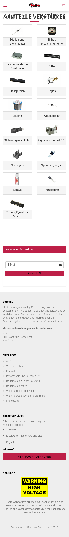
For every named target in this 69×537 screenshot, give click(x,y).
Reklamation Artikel (16, 385)
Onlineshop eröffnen (22, 527)
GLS (5, 333)
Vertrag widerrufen (34, 456)
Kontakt (10, 371)
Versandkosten (14, 366)
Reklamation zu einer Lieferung (23, 381)
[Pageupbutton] (59, 532)
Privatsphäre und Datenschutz (23, 376)
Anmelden (34, 273)
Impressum (12, 400)
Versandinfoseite (53, 321)
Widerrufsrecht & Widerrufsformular (26, 395)
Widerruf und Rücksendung (21, 390)
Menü (5, 5)
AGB (8, 361)
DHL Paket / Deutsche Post (17, 337)
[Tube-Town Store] (34, 5)
